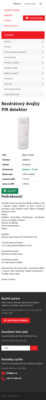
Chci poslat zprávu (17, 320)
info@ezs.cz (11, 373)
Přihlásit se (17, 4)
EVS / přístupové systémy (15, 52)
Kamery (7, 47)
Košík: (36, 18)
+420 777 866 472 (13, 378)
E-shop (9, 35)
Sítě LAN (8, 84)
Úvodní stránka (12, 10)
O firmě (7, 21)
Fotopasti (8, 78)
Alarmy (7, 41)
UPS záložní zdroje (12, 89)
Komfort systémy (11, 63)
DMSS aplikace (11, 26)
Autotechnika (10, 57)
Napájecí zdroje (11, 68)
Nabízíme (8, 15)
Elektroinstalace (11, 73)
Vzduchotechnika (11, 94)
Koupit (12, 191)
